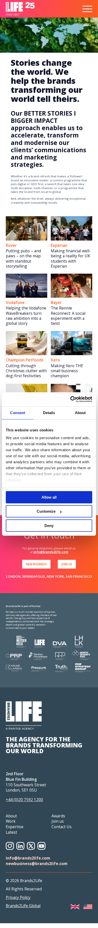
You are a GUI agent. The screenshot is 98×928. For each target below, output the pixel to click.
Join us (58, 821)
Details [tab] (49, 413)
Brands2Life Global (23, 905)
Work (11, 821)
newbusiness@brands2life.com (37, 863)
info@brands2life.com (50, 552)
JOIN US (67, 564)
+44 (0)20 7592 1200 (24, 799)
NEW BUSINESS (36, 564)
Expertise (14, 826)
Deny (49, 525)
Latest (11, 832)
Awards (58, 816)
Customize (46, 511)
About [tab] (80, 413)
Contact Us (62, 826)
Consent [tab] (17, 413)
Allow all (49, 497)
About (11, 816)
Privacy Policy (18, 897)
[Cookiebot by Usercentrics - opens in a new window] (70, 399)
